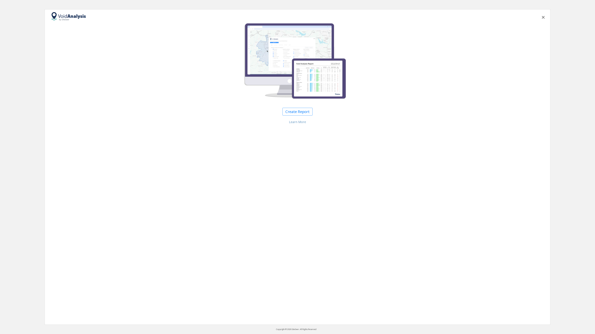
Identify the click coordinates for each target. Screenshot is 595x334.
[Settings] (543, 16)
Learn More (297, 122)
